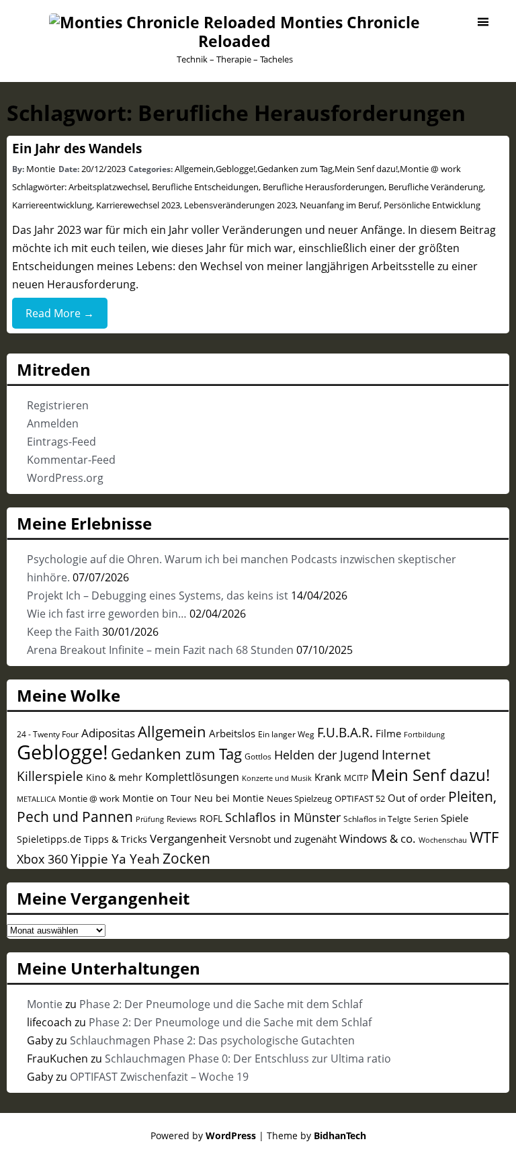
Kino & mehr (114, 777)
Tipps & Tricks (115, 839)
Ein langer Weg (286, 734)
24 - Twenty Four (48, 734)
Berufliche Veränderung (435, 187)
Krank (327, 777)
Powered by (203, 1135)
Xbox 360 (42, 859)
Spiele (454, 818)
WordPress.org (65, 477)
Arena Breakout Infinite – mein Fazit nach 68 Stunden (160, 650)
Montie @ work (430, 169)
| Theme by (312, 1135)
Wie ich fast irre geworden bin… (107, 613)
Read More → (60, 313)
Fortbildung (424, 734)
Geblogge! (235, 169)
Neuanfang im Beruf (340, 205)
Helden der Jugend (326, 755)
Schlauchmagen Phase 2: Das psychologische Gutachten (212, 1040)
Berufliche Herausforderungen (323, 187)
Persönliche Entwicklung (432, 205)
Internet (406, 754)
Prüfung (150, 819)
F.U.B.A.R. (345, 732)
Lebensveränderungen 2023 (240, 205)
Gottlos (258, 756)
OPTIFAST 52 (360, 798)
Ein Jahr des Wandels (77, 148)
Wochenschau (443, 840)
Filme (388, 733)
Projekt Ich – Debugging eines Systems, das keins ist (157, 595)
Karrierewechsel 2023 (138, 205)
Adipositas (108, 733)
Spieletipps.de (49, 839)
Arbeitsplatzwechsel (108, 187)
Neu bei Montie (229, 798)
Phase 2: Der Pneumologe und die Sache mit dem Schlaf (220, 1004)
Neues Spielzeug (299, 798)
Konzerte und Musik (277, 778)
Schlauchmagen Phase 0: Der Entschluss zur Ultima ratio (248, 1058)
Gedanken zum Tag (295, 169)
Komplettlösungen (192, 777)
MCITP (356, 777)
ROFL (211, 818)
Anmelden (53, 423)
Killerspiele (50, 776)
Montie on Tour (156, 798)
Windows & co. (377, 838)
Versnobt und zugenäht (283, 838)
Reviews (182, 818)
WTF (484, 837)
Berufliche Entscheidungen (205, 187)
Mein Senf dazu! (366, 169)
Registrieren (58, 405)
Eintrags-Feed (61, 441)
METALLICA (36, 799)
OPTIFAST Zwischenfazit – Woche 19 (159, 1076)
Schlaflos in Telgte (377, 818)
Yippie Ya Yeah (115, 859)
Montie (40, 169)
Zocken (186, 858)
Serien (426, 818)
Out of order (416, 797)
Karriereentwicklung (52, 205)
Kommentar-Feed (71, 459)
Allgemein (194, 169)
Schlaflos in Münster (283, 817)
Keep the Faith (63, 631)
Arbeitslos (232, 733)
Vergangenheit (188, 838)
